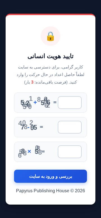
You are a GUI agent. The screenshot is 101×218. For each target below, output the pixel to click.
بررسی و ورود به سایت (50, 176)
